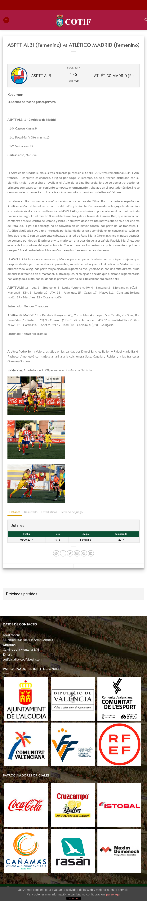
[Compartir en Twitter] (70, 553)
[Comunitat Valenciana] (26, 744)
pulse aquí (113, 894)
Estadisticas (49, 512)
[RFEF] (119, 744)
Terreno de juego (72, 512)
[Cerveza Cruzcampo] (73, 805)
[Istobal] (119, 805)
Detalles (14, 512)
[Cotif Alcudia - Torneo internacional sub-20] (74, 20)
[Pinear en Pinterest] (84, 553)
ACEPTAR (73, 898)
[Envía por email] (77, 553)
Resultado (31, 512)
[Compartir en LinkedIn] (91, 553)
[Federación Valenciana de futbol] (73, 744)
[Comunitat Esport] (119, 698)
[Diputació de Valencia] (73, 698)
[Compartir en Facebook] (63, 553)
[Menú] (6, 20)
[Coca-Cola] (26, 805)
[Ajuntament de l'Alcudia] (26, 698)
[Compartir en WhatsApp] (56, 553)
